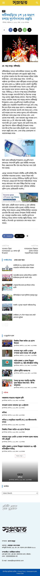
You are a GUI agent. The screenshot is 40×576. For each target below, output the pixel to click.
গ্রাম (4, 11)
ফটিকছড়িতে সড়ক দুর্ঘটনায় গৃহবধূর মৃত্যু (25, 295)
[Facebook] (11, 30)
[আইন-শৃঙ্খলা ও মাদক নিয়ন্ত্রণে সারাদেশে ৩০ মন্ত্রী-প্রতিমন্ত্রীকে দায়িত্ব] (7, 363)
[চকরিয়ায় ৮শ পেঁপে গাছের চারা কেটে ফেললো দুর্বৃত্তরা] (7, 317)
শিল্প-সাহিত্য (20, 474)
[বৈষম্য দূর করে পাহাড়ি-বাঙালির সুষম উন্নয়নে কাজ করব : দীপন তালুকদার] (7, 383)
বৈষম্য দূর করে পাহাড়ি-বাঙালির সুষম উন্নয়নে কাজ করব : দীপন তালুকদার (24, 383)
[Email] (15, 30)
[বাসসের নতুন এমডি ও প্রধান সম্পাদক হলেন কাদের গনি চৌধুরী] (7, 353)
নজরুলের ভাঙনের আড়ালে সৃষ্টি (13, 398)
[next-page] (6, 325)
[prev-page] (3, 325)
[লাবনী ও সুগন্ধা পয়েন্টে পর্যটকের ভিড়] (7, 307)
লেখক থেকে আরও (19, 260)
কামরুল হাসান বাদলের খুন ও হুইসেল (15, 405)
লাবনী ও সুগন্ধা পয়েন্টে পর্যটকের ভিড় (24, 305)
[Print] (20, 30)
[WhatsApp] (25, 30)
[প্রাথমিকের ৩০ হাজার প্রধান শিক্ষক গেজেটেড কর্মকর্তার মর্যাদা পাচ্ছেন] (7, 267)
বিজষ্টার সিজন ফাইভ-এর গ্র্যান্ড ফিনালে (16, 429)
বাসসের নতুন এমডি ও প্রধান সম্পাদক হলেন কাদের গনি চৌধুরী (25, 352)
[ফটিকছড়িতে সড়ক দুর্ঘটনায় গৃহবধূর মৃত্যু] (7, 297)
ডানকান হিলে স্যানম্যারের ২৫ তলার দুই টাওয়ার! (11, 251)
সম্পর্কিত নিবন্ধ (8, 260)
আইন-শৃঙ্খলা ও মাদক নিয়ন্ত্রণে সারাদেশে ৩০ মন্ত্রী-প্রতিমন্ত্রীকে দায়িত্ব (26, 362)
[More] (27, 236)
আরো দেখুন (19, 456)
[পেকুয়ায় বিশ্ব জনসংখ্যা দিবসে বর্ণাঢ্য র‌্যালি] (7, 287)
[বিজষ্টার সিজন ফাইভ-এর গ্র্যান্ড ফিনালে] (7, 343)
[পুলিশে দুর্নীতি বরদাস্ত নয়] (7, 373)
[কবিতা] (20, 471)
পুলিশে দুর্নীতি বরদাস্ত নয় (22, 371)
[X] (29, 30)
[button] (3, 3)
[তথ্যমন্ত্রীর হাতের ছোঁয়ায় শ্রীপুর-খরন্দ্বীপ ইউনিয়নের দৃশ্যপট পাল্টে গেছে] (7, 277)
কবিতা (4, 412)
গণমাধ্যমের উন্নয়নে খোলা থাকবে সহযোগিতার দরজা (31, 251)
